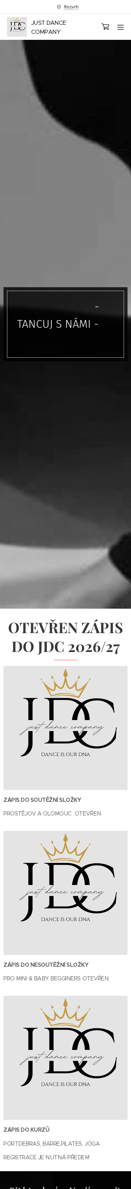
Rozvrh (71, 6)
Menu (121, 27)
